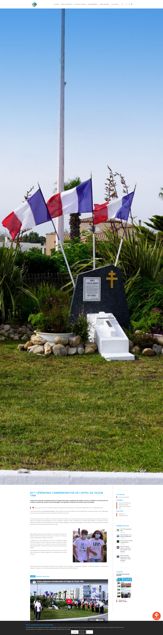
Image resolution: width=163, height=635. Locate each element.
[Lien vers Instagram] (129, 4)
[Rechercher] (122, 4)
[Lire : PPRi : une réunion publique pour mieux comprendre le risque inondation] (118, 556)
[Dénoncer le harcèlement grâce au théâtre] (161, 317)
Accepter (74, 632)
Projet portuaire (123, 504)
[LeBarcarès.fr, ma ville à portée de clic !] (34, 4)
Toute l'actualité (124, 497)
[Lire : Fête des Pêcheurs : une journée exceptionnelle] (118, 535)
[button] (156, 620)
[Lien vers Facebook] (126, 4)
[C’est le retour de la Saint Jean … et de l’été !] (1, 317)
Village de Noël (123, 515)
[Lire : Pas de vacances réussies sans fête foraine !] (118, 541)
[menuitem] (56, 4)
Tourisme (121, 514)
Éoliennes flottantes (125, 506)
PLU (120, 508)
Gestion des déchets (125, 503)
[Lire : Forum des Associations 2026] (118, 530)
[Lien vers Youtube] (131, 4)
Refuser (82, 632)
